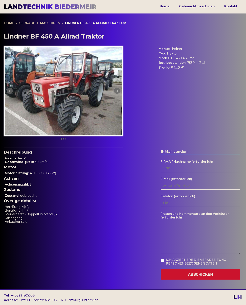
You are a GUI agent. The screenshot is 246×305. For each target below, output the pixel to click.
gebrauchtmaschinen (39, 23)
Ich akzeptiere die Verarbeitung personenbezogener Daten (196, 261)
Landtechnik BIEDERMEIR (50, 6)
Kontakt (230, 6)
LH (237, 297)
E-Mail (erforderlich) (176, 179)
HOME (9, 23)
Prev (10, 91)
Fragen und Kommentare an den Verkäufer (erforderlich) (195, 215)
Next (117, 91)
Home (165, 6)
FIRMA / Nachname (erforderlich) (187, 161)
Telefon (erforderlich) (178, 196)
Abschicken (200, 274)
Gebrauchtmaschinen (197, 6)
